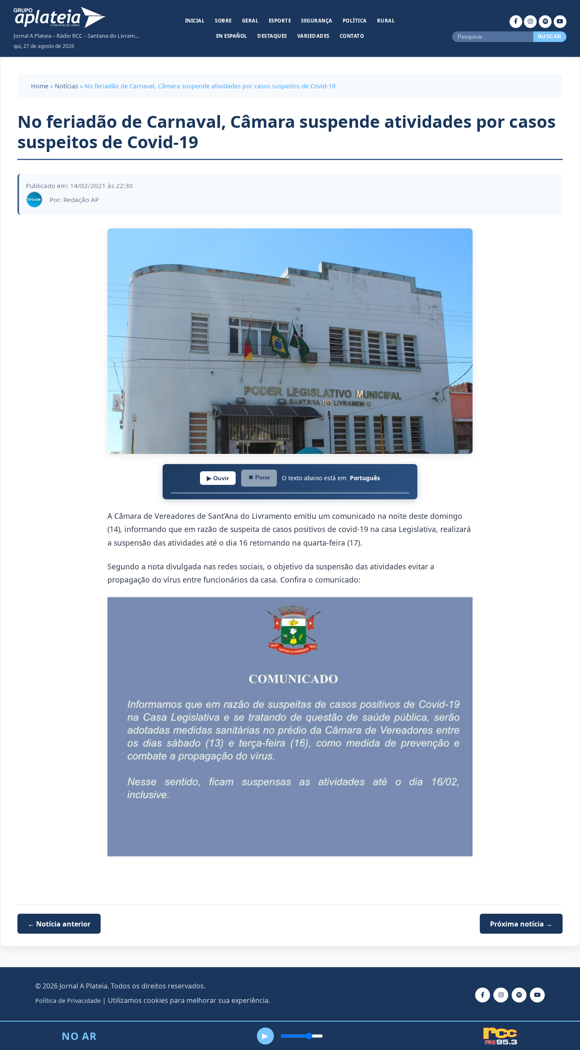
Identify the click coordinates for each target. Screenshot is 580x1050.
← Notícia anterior (59, 923)
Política (355, 20)
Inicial (195, 20)
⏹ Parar (259, 477)
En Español (232, 36)
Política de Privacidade (68, 1001)
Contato (352, 36)
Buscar (550, 36)
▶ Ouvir (218, 478)
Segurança (316, 20)
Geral (250, 20)
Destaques (272, 36)
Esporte (280, 20)
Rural (386, 20)
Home (39, 86)
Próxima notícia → (521, 923)
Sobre (223, 20)
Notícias (66, 86)
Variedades (313, 36)
